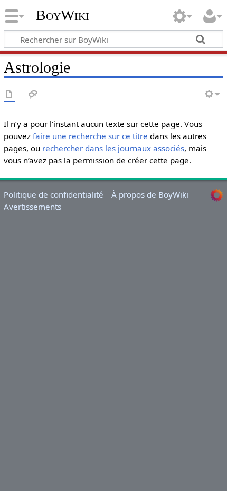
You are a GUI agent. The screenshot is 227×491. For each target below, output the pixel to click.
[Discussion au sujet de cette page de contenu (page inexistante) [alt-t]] (33, 95)
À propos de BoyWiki (149, 194)
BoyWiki (62, 15)
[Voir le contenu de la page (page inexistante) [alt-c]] (9, 95)
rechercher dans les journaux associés (113, 148)
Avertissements (32, 206)
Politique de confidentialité (53, 194)
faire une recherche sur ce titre (90, 136)
